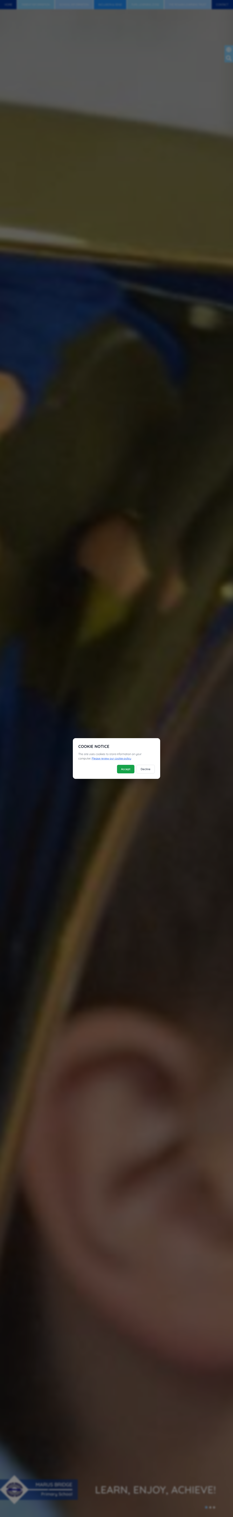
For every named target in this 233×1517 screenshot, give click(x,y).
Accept (125, 769)
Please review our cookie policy (111, 758)
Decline (145, 769)
